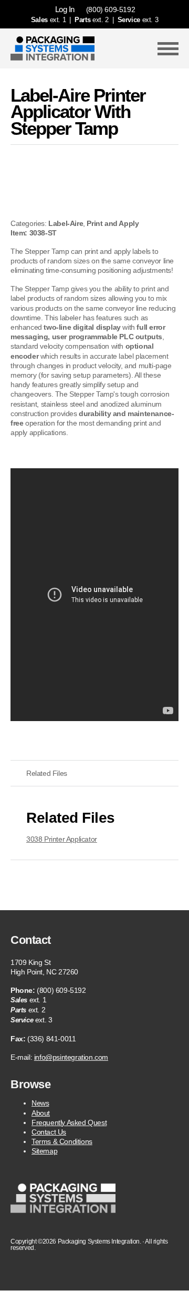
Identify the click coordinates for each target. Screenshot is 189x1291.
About (41, 1113)
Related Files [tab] (46, 773)
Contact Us (49, 1132)
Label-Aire (65, 223)
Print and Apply (113, 223)
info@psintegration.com (71, 1057)
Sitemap (44, 1151)
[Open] (168, 48)
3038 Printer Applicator (61, 839)
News (40, 1103)
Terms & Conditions (62, 1141)
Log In (65, 9)
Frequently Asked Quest (69, 1122)
